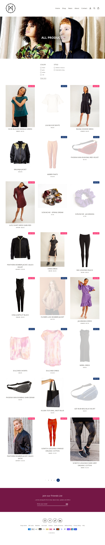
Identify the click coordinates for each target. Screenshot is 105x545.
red (43, 74)
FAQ (83, 525)
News (70, 8)
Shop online (23, 525)
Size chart (44, 525)
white (43, 72)
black (43, 67)
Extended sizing (60, 70)
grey (43, 70)
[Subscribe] (66, 504)
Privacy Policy (77, 525)
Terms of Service (58, 525)
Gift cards (31, 525)
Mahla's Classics (60, 67)
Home (57, 8)
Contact (84, 8)
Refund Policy (68, 525)
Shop (64, 8)
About (77, 8)
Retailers (37, 525)
